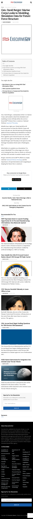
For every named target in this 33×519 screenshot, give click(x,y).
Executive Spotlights (14, 466)
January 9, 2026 (13, 224)
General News (15, 477)
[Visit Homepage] (16, 2)
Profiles (25, 478)
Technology (26, 482)
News (24, 471)
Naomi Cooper (5, 327)
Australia (3, 461)
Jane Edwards (6, 22)
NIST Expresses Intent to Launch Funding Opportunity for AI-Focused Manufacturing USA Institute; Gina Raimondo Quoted (15, 221)
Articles (3, 455)
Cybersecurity (4, 480)
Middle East (26, 467)
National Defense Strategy (14, 159)
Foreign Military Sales (16, 474)
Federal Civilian (16, 469)
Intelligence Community (26, 459)
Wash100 (25, 486)
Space (24, 480)
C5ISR (2, 472)
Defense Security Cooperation (5, 487)
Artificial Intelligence (4, 458)
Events (13, 461)
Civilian (3, 474)
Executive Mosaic (12, 515)
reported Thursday (12, 123)
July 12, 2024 (16, 22)
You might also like (8, 65)
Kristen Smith (5, 259)
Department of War (16, 450)
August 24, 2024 (13, 259)
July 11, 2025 (12, 363)
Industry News (26, 454)
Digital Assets (15, 455)
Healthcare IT (26, 452)
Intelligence (26, 456)
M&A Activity (26, 464)
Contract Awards (5, 478)
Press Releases (26, 475)
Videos (24, 484)
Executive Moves (16, 464)
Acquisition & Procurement (4, 450)
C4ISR (2, 469)
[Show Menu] (2, 2)
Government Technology (10, 7)
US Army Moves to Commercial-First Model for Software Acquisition (16, 74)
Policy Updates (26, 473)
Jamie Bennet (5, 224)
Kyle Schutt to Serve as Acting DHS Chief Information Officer (14, 68)
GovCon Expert (16, 480)
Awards (3, 464)
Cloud (2, 476)
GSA (24, 450)
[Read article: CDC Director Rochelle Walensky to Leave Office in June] (16, 302)
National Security (27, 469)
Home (2, 7)
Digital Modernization (16, 458)
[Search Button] (31, 2)
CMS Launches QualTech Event (11, 71)
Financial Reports (16, 472)
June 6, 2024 (12, 293)
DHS (13, 453)
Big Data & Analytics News (5, 466)
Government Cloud (15, 482)
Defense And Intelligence (4, 483)
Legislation (25, 462)
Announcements (5, 453)
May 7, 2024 (12, 327)
